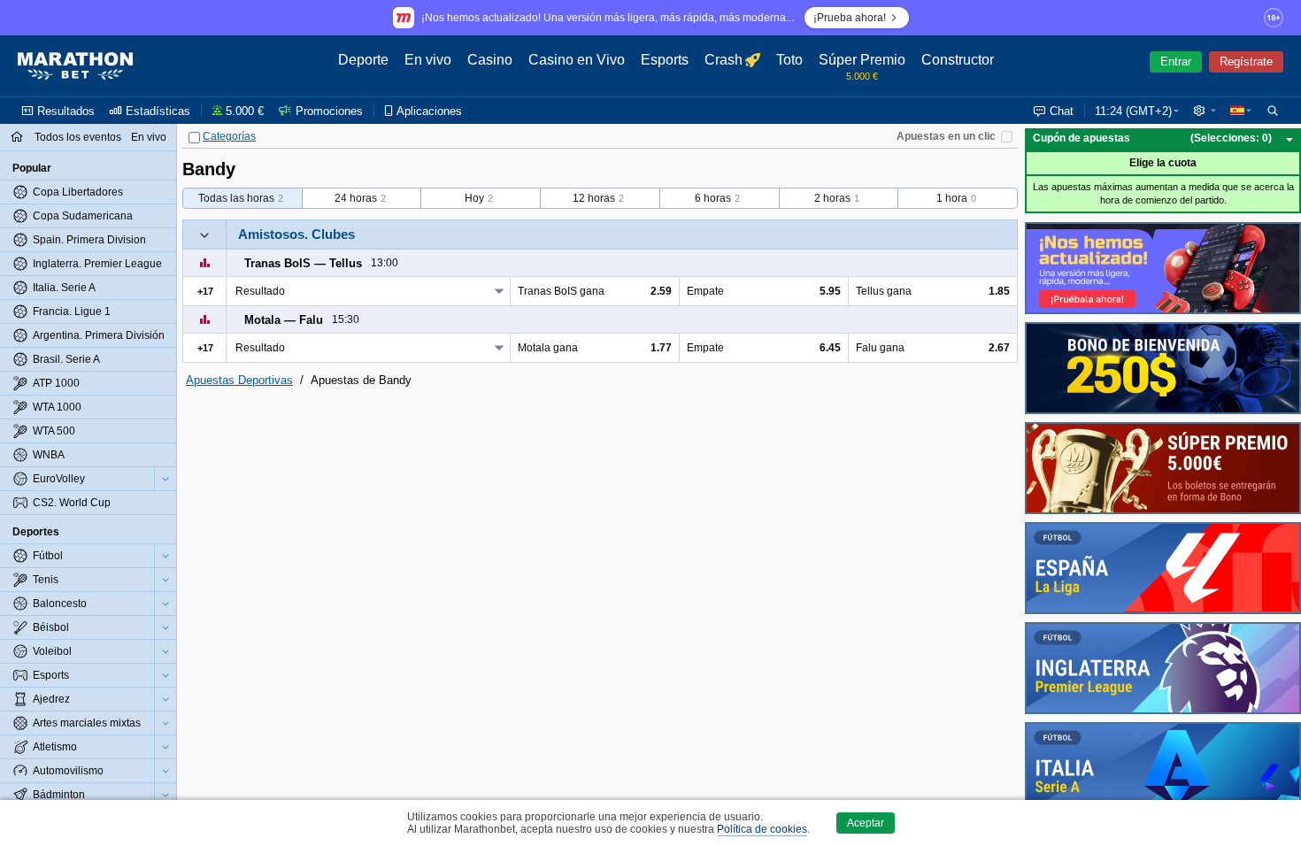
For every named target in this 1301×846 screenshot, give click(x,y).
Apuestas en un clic (946, 136)
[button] (1204, 110)
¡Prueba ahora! (849, 18)
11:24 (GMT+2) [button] (1133, 111)
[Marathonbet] (75, 66)
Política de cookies (762, 829)
